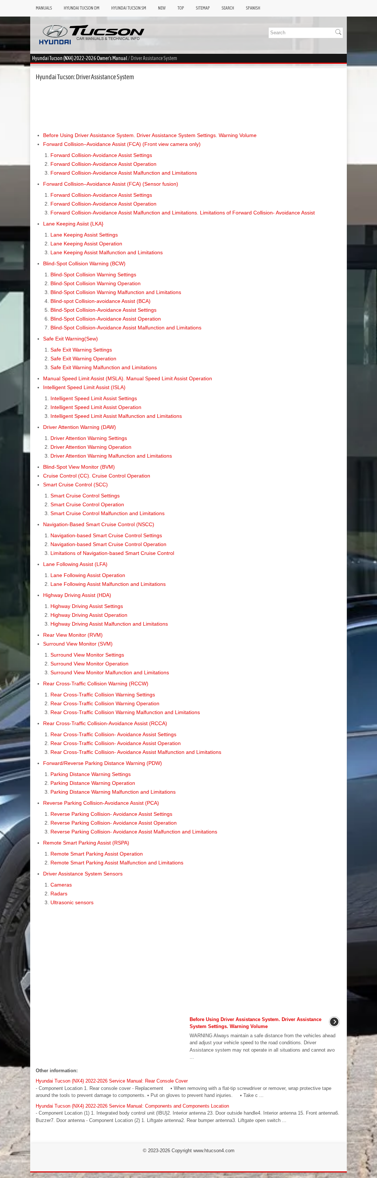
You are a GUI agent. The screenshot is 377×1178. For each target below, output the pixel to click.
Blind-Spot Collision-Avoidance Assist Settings (103, 310)
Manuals (44, 8)
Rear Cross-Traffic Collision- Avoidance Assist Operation (115, 743)
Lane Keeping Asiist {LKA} (73, 224)
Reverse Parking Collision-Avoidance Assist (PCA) (101, 803)
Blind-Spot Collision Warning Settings (93, 274)
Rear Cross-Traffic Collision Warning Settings (102, 695)
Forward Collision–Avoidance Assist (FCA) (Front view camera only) (122, 144)
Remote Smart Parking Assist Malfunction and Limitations (116, 863)
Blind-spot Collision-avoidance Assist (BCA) (100, 301)
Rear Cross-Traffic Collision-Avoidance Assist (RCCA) (105, 723)
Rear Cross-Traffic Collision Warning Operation (104, 703)
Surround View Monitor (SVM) (78, 644)
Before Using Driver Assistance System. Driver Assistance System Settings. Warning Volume (150, 135)
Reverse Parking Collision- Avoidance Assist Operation (113, 823)
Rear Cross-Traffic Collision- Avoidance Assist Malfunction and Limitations (135, 752)
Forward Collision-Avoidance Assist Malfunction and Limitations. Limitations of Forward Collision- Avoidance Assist (182, 213)
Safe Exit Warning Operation (83, 358)
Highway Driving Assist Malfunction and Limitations (109, 624)
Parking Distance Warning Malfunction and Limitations (113, 792)
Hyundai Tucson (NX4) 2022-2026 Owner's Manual (79, 58)
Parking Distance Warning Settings (90, 774)
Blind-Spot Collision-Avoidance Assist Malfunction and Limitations (125, 328)
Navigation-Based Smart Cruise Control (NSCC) (98, 524)
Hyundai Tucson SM (128, 8)
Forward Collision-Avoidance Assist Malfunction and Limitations (123, 173)
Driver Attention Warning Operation (90, 447)
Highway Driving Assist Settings (86, 606)
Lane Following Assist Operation (87, 575)
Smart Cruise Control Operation (87, 504)
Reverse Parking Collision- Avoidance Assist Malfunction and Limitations (133, 832)
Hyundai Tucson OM (81, 8)
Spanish (253, 8)
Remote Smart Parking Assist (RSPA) (86, 843)
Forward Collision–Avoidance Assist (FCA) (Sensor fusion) (110, 184)
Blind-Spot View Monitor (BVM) (79, 467)
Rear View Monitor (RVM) (73, 635)
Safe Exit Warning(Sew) (70, 339)
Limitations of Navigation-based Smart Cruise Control (112, 553)
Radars (58, 893)
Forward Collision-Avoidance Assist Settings (101, 155)
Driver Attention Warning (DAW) (79, 427)
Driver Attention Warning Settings (88, 438)
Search (228, 8)
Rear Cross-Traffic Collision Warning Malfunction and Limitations (125, 712)
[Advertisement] (188, 106)
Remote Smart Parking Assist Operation (96, 854)
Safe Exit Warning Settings (81, 350)
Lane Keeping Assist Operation (86, 244)
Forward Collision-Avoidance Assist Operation (103, 164)
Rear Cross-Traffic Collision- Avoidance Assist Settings (113, 734)
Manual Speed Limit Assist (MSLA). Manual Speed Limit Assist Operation (127, 378)
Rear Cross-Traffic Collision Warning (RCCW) (95, 683)
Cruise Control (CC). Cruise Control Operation (96, 476)
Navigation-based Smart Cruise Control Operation (108, 544)
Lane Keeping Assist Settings (84, 235)
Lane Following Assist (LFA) (75, 564)
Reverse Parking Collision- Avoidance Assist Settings (111, 814)
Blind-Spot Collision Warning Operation (95, 283)
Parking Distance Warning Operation (92, 783)
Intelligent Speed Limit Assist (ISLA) (84, 387)
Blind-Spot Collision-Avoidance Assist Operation (105, 319)
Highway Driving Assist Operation (88, 615)
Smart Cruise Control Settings (85, 496)
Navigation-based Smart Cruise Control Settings (106, 535)
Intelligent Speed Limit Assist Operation (95, 407)
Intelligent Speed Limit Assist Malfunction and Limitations (116, 416)
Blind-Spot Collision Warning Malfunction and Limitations (115, 292)
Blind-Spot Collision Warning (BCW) (84, 263)
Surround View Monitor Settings (87, 655)
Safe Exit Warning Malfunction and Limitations (103, 367)
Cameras (61, 885)
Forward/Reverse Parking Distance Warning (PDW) (102, 763)
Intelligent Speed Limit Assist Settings (93, 398)
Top (180, 8)
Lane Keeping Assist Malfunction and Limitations (106, 252)
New (162, 8)
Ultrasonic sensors (72, 902)
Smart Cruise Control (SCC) (75, 484)
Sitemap (203, 8)
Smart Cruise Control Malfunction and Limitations (107, 513)
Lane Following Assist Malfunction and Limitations (108, 584)
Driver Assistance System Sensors (83, 874)
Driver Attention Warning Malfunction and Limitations (111, 456)
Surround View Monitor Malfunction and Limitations (109, 672)
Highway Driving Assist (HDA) (77, 595)
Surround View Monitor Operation (89, 664)
